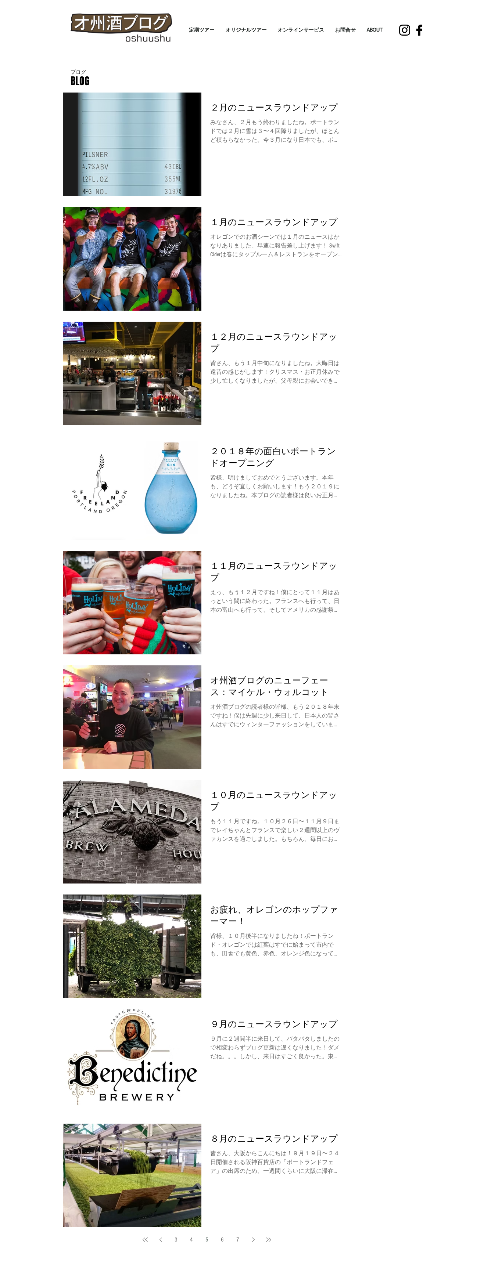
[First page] (145, 1239)
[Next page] (253, 1239)
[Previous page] (160, 1239)
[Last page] (268, 1239)
